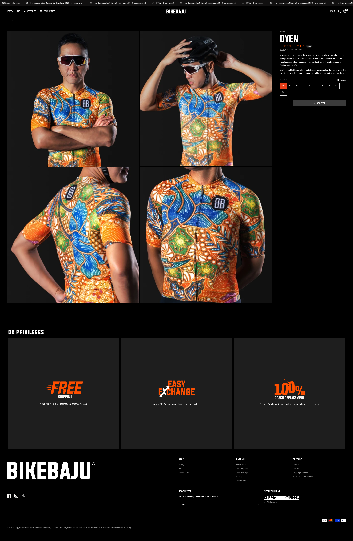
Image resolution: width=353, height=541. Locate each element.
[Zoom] (133, 36)
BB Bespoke (240, 477)
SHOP (181, 459)
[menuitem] (11, 11)
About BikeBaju (242, 465)
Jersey (10, 11)
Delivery (296, 469)
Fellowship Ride (47, 11)
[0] (344, 11)
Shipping (283, 50)
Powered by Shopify (124, 528)
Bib (18, 11)
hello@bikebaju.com (281, 497)
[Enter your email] (257, 504)
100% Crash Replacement (303, 477)
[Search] (339, 11)
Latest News (241, 481)
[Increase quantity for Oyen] (290, 103)
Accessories (30, 11)
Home (9, 21)
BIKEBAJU (240, 459)
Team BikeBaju (242, 473)
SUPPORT (297, 459)
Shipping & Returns (300, 473)
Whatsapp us (272, 502)
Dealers (296, 465)
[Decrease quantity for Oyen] (282, 103)
